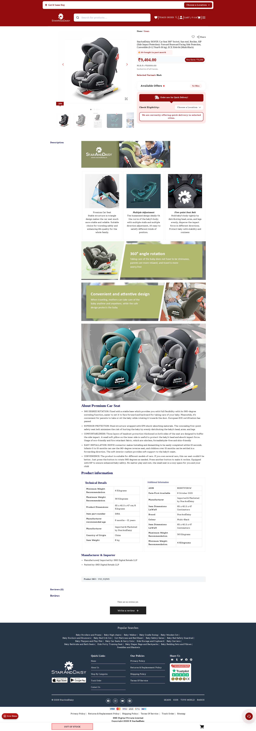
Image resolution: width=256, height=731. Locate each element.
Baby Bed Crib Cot (103, 638)
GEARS (167, 700)
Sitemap (181, 713)
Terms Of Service (139, 680)
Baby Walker (130, 635)
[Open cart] (202, 726)
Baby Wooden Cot (170, 635)
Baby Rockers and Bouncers (77, 638)
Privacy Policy (137, 661)
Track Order (168, 713)
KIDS (175, 700)
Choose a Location (197, 5)
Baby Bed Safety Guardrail (180, 638)
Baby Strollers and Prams (88, 635)
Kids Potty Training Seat (110, 644)
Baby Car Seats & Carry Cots (119, 641)
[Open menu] (204, 17)
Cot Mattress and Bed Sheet (129, 638)
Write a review (126, 610)
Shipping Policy (138, 674)
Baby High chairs (112, 635)
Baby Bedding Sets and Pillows (176, 644)
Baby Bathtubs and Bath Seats (79, 644)
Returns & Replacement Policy (146, 667)
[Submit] (78, 17)
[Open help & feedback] (249, 716)
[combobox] (112, 17)
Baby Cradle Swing (148, 635)
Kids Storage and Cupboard (150, 641)
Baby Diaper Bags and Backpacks (141, 644)
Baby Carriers (173, 641)
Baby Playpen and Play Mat (89, 641)
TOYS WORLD (188, 700)
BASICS (200, 700)
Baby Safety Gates (155, 638)
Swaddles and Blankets (128, 647)
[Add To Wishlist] (193, 36)
